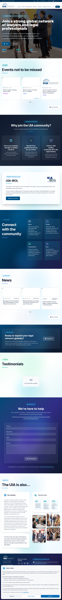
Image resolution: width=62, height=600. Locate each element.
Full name (8, 426)
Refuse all (12, 596)
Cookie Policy (26, 592)
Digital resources (47, 6)
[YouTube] (27, 563)
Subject (8, 437)
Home (34, 0)
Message (8, 443)
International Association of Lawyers (8, 0)
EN (58, 0)
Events (23, 6)
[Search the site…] (53, 7)
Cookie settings (31, 596)
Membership (29, 6)
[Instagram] (22, 563)
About (19, 6)
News (38, 0)
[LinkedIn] (19, 563)
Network (40, 6)
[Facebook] (24, 563)
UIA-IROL (35, 6)
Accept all (50, 596)
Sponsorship (43, 0)
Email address (9, 431)
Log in (55, 0)
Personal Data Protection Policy (47, 466)
